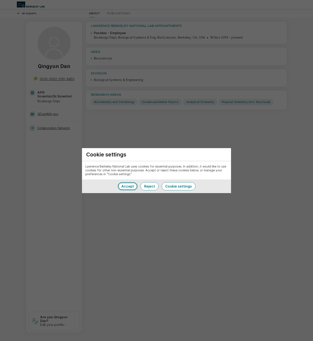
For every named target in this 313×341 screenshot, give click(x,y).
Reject (149, 186)
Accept (127, 186)
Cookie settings (178, 186)
